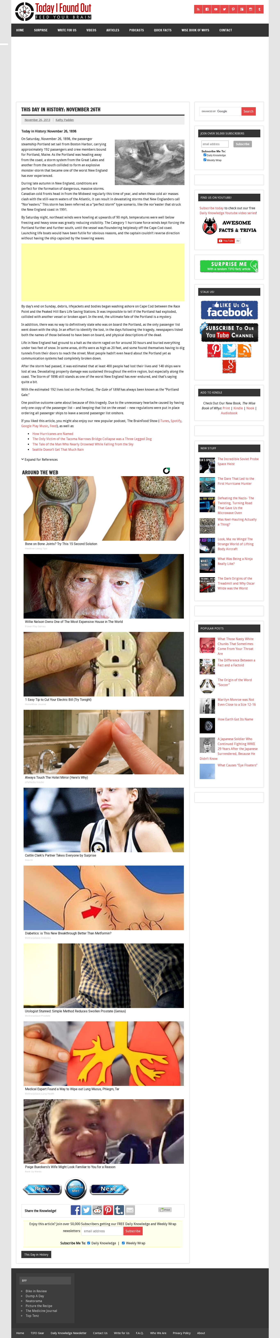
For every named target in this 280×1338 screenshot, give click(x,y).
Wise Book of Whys (195, 30)
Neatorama (34, 1301)
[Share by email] (130, 1210)
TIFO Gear (37, 1333)
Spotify (176, 421)
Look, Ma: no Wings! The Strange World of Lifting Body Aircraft (236, 544)
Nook (250, 408)
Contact (225, 30)
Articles (112, 30)
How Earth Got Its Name (235, 719)
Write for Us (67, 30)
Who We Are (158, 1333)
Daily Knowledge (103, 1243)
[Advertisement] (140, 67)
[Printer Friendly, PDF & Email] (165, 1211)
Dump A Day (35, 1296)
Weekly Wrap (135, 1243)
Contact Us (100, 1333)
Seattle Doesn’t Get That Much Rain (58, 450)
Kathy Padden (65, 120)
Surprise (41, 30)
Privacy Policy (182, 1333)
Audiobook (229, 413)
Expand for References (41, 460)
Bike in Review (36, 1291)
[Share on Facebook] (76, 1210)
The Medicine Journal (41, 1311)
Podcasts (136, 30)
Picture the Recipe (39, 1306)
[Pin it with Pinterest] (108, 1210)
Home (20, 30)
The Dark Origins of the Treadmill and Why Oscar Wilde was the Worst (236, 583)
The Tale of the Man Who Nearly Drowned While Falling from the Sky (82, 444)
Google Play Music (34, 426)
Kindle (238, 408)
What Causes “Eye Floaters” (237, 765)
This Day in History (36, 1254)
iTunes (164, 421)
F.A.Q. (140, 1333)
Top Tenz (32, 1316)
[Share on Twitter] (86, 1210)
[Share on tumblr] (119, 1210)
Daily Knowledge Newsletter (69, 1333)
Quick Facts (163, 30)
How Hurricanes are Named (52, 434)
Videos (91, 30)
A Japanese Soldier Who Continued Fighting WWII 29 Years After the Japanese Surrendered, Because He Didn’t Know (229, 749)
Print (226, 408)
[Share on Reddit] (97, 1210)
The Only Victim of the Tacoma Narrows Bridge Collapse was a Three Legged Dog (92, 439)
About (201, 1333)
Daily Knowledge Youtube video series (228, 213)
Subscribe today (212, 208)
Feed (53, 426)
